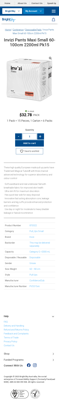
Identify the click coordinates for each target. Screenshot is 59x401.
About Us (22, 3)
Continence (18, 30)
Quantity (29, 130)
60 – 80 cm (34, 269)
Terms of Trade (11, 337)
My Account (31, 11)
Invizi (31, 237)
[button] (50, 58)
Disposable (34, 257)
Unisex (32, 263)
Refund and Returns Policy (16, 329)
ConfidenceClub (36, 280)
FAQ (6, 322)
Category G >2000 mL (39, 251)
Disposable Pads (33, 30)
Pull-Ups (33, 275)
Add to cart (29, 143)
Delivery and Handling (14, 326)
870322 (33, 225)
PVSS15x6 (34, 286)
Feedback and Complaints (16, 333)
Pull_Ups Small (36, 231)
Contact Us (36, 3)
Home (7, 3)
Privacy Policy (10, 341)
